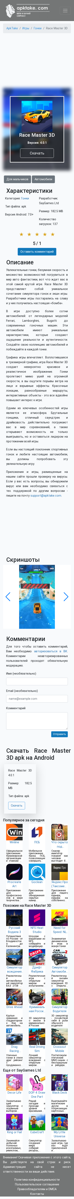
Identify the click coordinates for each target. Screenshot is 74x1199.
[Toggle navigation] (65, 10)
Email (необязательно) (22, 691)
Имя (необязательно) (21, 673)
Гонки (25, 198)
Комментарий (15, 708)
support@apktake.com (45, 495)
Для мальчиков (17, 179)
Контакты (37, 1194)
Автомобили (43, 179)
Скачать (37, 153)
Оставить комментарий (37, 251)
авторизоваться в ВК (50, 651)
